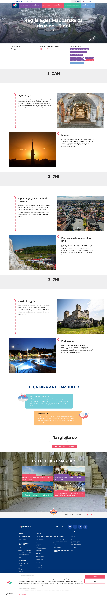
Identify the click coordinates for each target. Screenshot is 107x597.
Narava (37, 542)
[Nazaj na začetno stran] (15, 5)
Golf (19, 568)
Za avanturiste (74, 538)
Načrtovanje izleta (72, 5)
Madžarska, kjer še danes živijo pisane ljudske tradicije (25, 552)
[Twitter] (80, 527)
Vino (19, 559)
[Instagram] (85, 527)
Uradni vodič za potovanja (20, 1)
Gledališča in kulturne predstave (24, 550)
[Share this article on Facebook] (87, 515)
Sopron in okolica (39, 559)
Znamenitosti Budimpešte (41, 538)
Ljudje (55, 545)
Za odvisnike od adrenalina (76, 544)
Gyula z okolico (39, 567)
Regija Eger (38, 562)
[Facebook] (75, 527)
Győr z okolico (38, 564)
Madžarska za (87, 5)
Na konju (20, 566)
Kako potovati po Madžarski (59, 539)
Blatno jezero (38, 554)
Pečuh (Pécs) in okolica (40, 558)
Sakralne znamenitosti (22, 549)
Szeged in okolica (39, 565)
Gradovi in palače (21, 545)
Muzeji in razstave (39, 545)
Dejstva (55, 544)
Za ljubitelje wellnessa (75, 542)
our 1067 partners (28, 578)
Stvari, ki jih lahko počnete (29, 5)
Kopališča (38, 541)
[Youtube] (70, 527)
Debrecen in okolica (40, 556)
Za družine (73, 536)
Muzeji (19, 547)
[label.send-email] (93, 515)
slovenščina (88, 1)
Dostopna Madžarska (57, 547)
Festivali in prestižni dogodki (23, 554)
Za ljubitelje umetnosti (75, 541)
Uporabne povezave (57, 548)
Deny (95, 581)
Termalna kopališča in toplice (24, 538)
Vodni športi (20, 562)
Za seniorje (73, 539)
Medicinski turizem (22, 539)
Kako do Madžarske (57, 538)
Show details (22, 594)
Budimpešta (38, 551)
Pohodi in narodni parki (23, 563)
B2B (31, 1)
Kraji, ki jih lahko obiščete (51, 5)
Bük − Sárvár (38, 561)
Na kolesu (20, 565)
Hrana (19, 557)
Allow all (95, 576)
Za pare (72, 545)
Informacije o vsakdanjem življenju (60, 541)
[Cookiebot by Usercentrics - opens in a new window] (9, 594)
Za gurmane (73, 547)
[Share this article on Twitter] (90, 515)
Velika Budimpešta (39, 553)
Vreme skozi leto (57, 542)
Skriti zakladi (38, 544)
